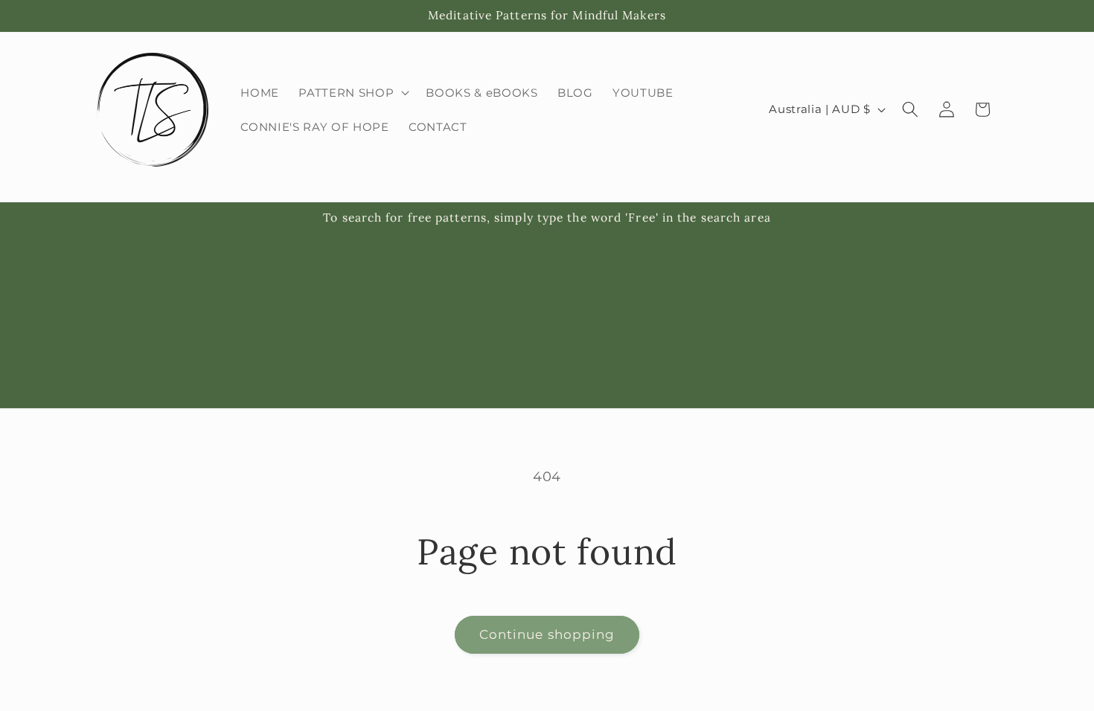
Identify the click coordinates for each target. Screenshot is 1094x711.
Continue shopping (547, 634)
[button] (352, 92)
